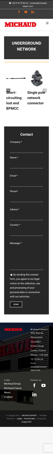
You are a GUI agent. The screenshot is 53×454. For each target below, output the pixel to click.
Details (16, 79)
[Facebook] (34, 385)
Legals (19, 418)
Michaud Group (12, 384)
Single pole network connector (36, 98)
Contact (8, 397)
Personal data (29, 418)
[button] (8, 90)
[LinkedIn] (34, 394)
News (7, 392)
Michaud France (13, 388)
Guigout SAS (26, 422)
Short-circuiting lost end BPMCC (14, 100)
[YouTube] (43, 385)
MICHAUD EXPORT (29, 415)
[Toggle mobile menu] (47, 23)
